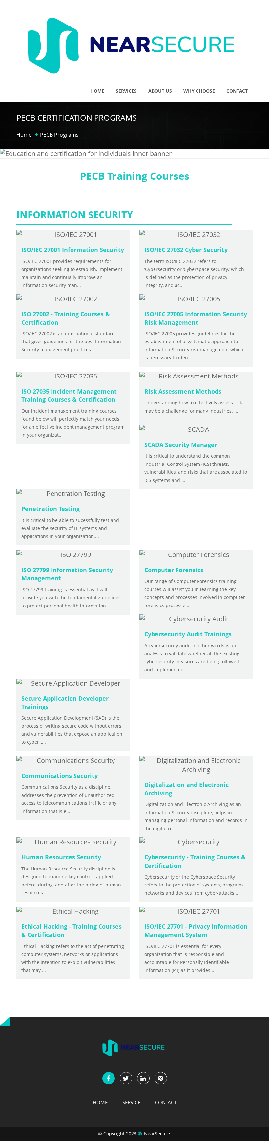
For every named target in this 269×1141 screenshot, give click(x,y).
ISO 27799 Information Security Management (67, 574)
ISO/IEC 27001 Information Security (72, 250)
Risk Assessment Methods (182, 391)
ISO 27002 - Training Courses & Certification (65, 318)
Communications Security (59, 776)
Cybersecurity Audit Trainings (188, 634)
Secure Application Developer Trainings (65, 702)
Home (97, 91)
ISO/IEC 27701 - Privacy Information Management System (196, 930)
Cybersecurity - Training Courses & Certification (195, 861)
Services (126, 91)
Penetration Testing (50, 509)
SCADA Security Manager (180, 444)
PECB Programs (59, 134)
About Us (160, 91)
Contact (237, 91)
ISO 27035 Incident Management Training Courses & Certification (69, 395)
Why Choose (199, 91)
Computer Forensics (173, 570)
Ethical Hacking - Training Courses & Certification (71, 930)
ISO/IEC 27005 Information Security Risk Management (195, 318)
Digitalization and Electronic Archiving (186, 789)
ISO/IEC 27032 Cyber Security (186, 250)
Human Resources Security (61, 857)
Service (131, 1102)
